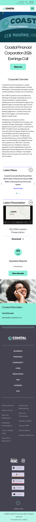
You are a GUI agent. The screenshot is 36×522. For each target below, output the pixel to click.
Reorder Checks (25, 421)
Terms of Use (7, 410)
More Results (18, 273)
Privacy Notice (8, 405)
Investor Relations (26, 435)
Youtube (19, 494)
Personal (18, 357)
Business (18, 351)
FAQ (18, 380)
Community (18, 362)
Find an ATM (24, 425)
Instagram (19, 468)
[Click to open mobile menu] (32, 8)
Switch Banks (24, 430)
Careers (18, 385)
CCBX (18, 368)
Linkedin (19, 487)
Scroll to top (18, 508)
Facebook (19, 481)
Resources (18, 374)
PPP (18, 391)
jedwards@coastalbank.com (12, 317)
